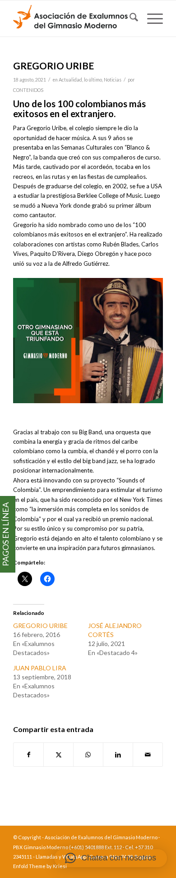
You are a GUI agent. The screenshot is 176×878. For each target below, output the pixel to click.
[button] (110, 858)
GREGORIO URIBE (40, 625)
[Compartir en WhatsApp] (88, 754)
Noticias (112, 79)
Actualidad (70, 79)
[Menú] (150, 18)
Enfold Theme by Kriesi (40, 866)
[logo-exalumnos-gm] (73, 18)
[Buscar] (129, 18)
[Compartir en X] (58, 754)
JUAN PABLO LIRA (39, 668)
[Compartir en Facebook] (28, 754)
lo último (93, 79)
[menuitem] (129, 18)
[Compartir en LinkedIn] (118, 754)
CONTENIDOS (28, 90)
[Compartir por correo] (147, 754)
